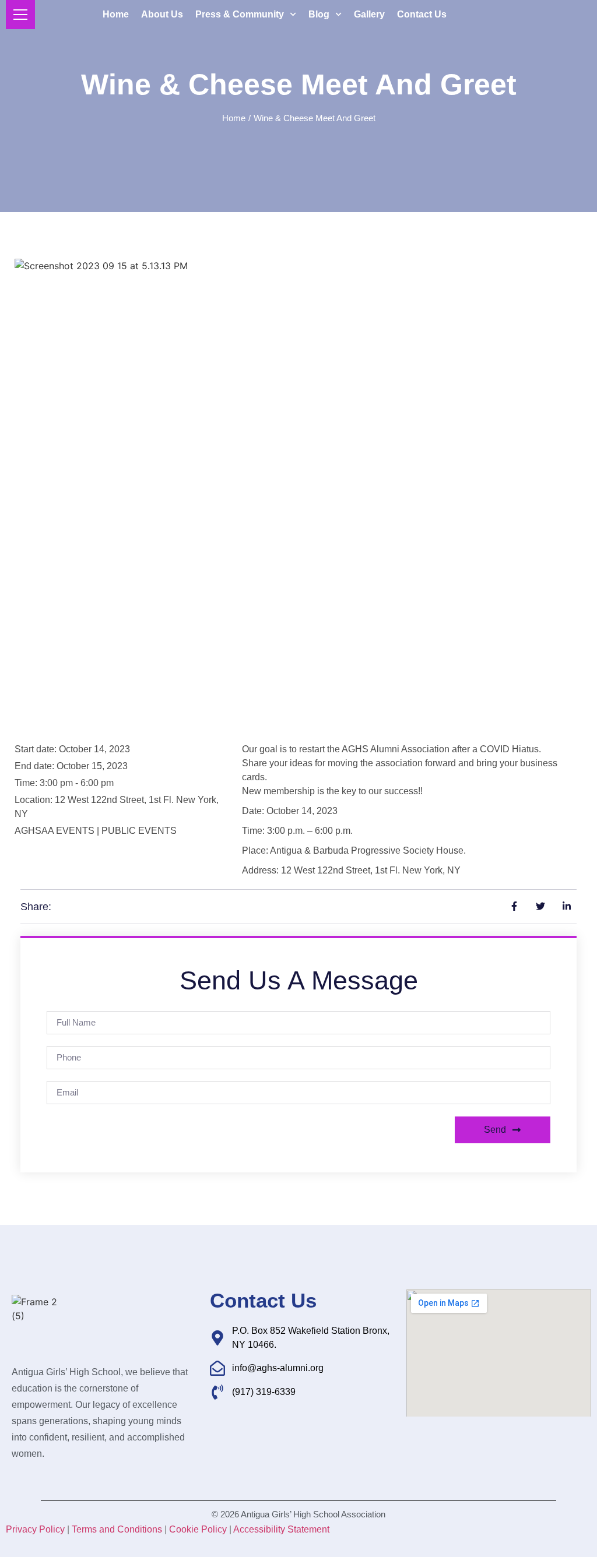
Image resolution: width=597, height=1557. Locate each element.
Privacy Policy (35, 1529)
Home (116, 14)
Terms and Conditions (117, 1529)
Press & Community (239, 14)
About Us (162, 14)
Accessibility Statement (281, 1529)
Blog (318, 14)
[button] (249, 118)
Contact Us (422, 14)
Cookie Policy (198, 1529)
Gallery (369, 14)
